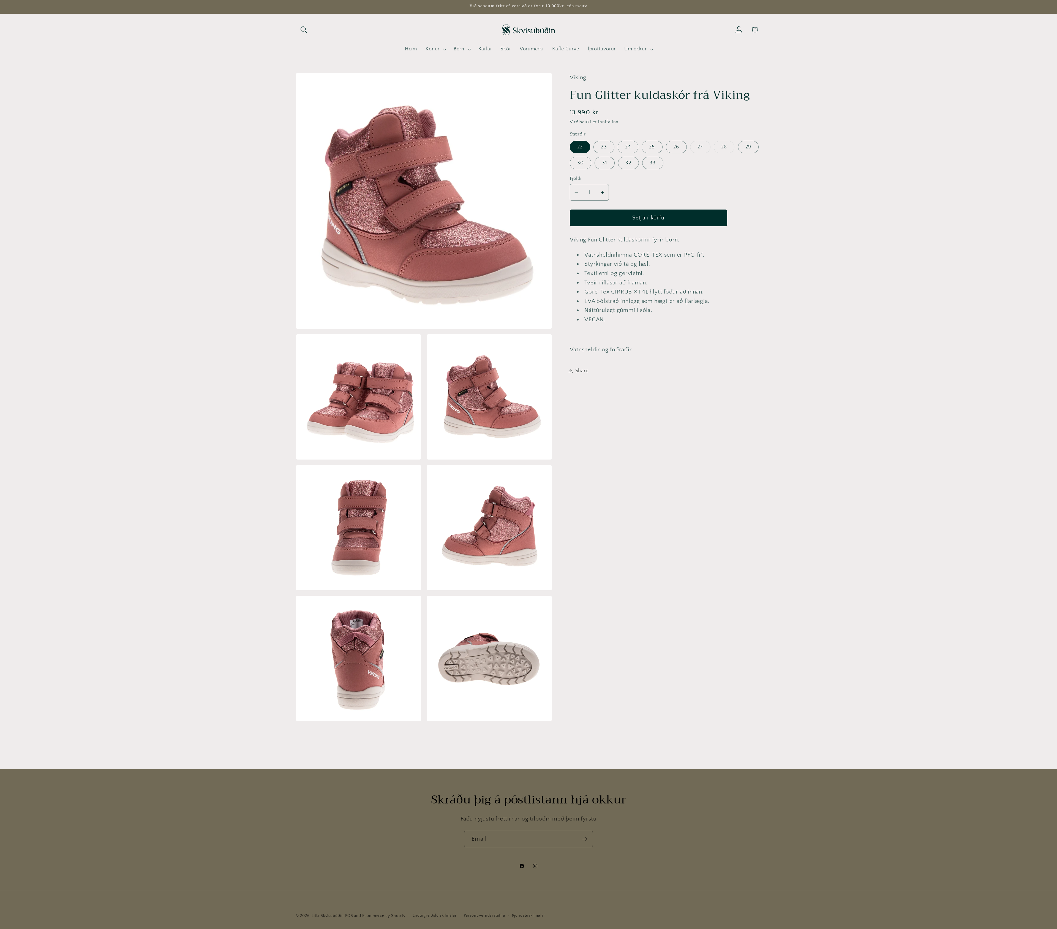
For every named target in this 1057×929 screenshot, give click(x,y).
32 (628, 163)
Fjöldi (576, 178)
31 (604, 163)
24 (628, 147)
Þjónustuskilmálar (528, 915)
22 (580, 147)
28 (728, 148)
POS (349, 916)
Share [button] (582, 371)
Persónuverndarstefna (484, 915)
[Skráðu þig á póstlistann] (585, 839)
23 (604, 147)
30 (580, 163)
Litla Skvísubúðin (328, 916)
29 (748, 147)
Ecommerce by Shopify (383, 916)
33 (653, 163)
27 (704, 148)
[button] (304, 29)
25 (652, 147)
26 (676, 147)
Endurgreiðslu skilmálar (435, 915)
